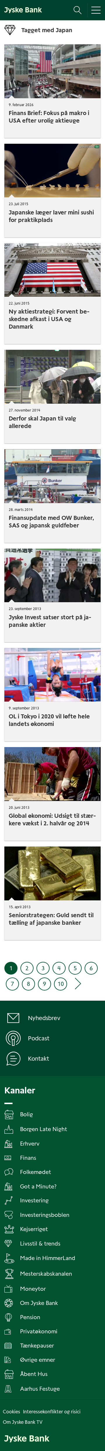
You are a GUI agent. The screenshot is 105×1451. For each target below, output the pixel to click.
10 (60, 984)
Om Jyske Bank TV (23, 1422)
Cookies (11, 1412)
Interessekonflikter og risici (51, 1412)
